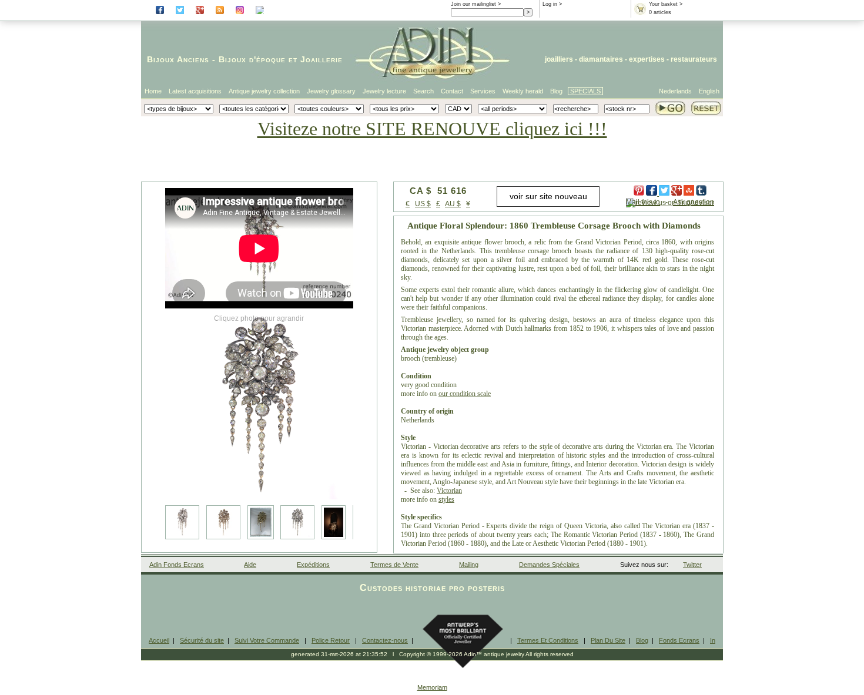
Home (153, 91)
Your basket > (665, 4)
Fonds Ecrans (679, 640)
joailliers (559, 59)
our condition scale (464, 394)
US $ (423, 204)
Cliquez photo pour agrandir (259, 318)
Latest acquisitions (195, 91)
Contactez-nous (385, 640)
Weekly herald (523, 91)
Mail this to (643, 202)
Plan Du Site (608, 640)
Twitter (692, 564)
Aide (250, 564)
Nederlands (675, 91)
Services (482, 91)
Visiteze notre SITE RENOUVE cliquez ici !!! (432, 128)
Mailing (468, 564)
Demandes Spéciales (549, 564)
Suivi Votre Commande (267, 640)
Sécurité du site (202, 640)
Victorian (449, 490)
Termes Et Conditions (547, 640)
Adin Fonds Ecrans (176, 564)
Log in (549, 4)
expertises (647, 59)
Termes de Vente (394, 564)
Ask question (693, 202)
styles (446, 499)
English (709, 91)
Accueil (159, 640)
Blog (556, 91)
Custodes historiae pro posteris (432, 588)
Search (423, 91)
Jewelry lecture (384, 91)
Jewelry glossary (331, 91)
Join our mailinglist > (476, 4)
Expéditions (313, 564)
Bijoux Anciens (178, 59)
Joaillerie (321, 59)
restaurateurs (694, 59)
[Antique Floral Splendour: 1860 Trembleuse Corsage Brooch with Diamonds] (259, 405)
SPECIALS (585, 91)
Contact (452, 91)
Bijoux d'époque (252, 59)
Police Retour (331, 640)
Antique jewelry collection (264, 91)
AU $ (453, 204)
